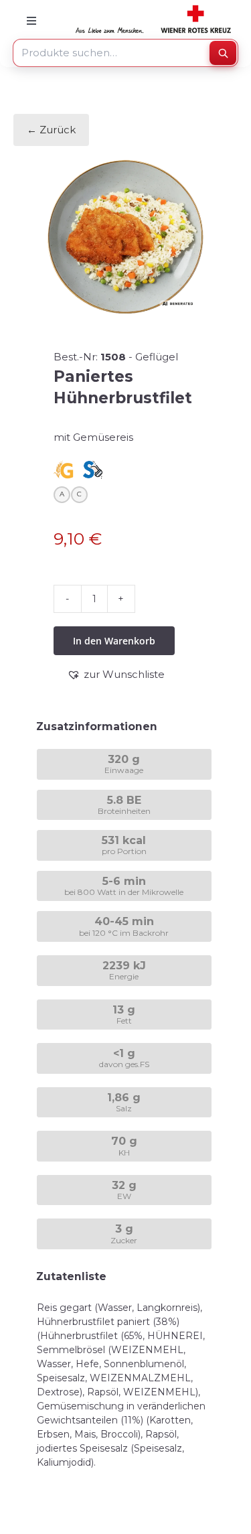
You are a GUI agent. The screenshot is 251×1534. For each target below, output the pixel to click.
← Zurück (51, 129)
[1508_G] (125, 236)
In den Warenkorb (114, 640)
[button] (116, 674)
